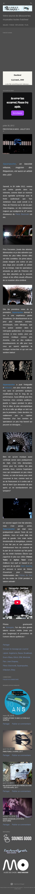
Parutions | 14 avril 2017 (13, 751)
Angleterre (13, 653)
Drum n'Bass (8, 657)
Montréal (26, 657)
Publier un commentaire (11, 679)
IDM (20, 657)
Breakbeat (28, 653)
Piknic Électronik (22, 214)
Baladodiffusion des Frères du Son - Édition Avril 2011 (17, 786)
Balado (5, 25)
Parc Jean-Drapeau (10, 661)
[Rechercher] (31, 3)
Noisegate (10, 627)
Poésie (11, 25)
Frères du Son (25, 575)
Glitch (15, 657)
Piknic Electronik (9, 666)
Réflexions (19, 25)
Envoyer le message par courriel (15, 649)
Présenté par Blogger (18, 884)
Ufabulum (6, 670)
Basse (20, 653)
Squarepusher (22, 666)
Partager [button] (6, 645)
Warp (13, 670)
